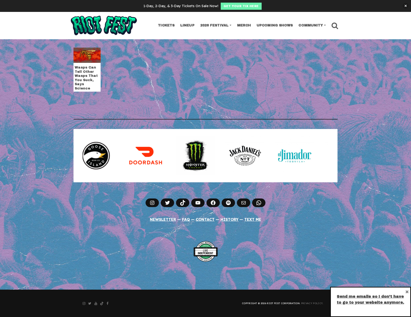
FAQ (186, 219)
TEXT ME (252, 219)
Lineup (187, 25)
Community (310, 25)
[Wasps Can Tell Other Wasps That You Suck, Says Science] (87, 54)
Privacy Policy (312, 303)
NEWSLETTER (163, 219)
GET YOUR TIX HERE (241, 6)
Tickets (166, 25)
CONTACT (205, 219)
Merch (244, 25)
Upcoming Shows (275, 25)
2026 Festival (214, 25)
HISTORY (229, 219)
